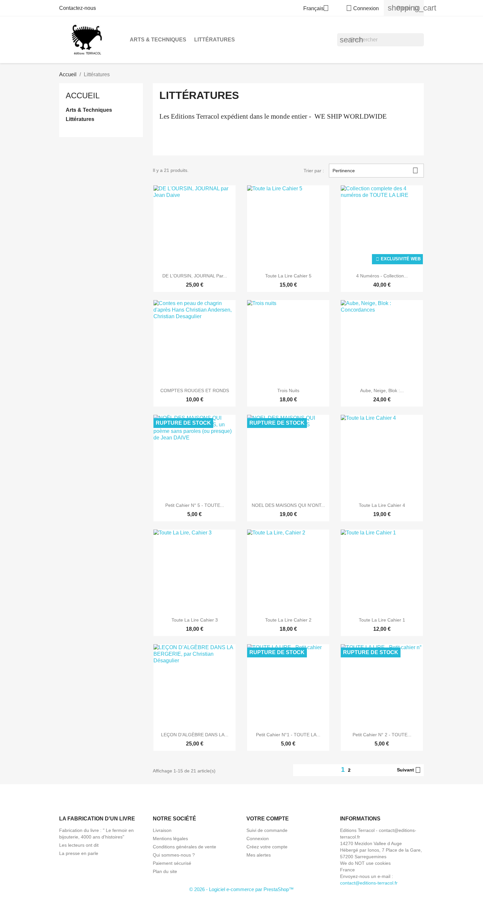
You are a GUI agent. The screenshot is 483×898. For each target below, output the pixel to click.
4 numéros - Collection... (382, 275)
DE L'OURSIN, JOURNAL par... (194, 275)
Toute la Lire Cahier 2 (288, 620)
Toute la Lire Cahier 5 (288, 275)
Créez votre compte (267, 846)
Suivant (409, 770)
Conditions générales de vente (184, 846)
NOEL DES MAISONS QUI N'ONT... (288, 505)
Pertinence (375, 170)
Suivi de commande (267, 830)
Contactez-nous (77, 8)
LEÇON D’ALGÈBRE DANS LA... (194, 734)
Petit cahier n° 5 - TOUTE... (194, 505)
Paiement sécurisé (172, 863)
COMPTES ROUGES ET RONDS (194, 390)
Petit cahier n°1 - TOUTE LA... (288, 734)
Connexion (257, 838)
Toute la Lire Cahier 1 (382, 620)
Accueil (83, 95)
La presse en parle (78, 853)
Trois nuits (288, 390)
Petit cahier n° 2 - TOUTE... (382, 734)
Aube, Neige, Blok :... (382, 390)
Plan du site (165, 871)
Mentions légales (170, 838)
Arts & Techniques (158, 39)
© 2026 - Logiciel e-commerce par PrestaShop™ (241, 889)
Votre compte (267, 818)
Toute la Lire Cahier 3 (195, 620)
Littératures (214, 39)
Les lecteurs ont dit (79, 845)
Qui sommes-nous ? (174, 855)
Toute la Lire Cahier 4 (382, 505)
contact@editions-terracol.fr (369, 883)
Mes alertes (258, 855)
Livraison (162, 830)
